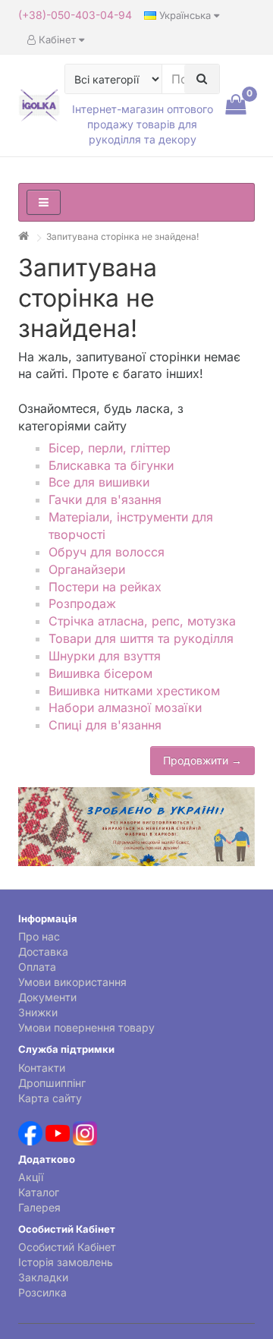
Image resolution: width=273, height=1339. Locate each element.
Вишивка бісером (100, 673)
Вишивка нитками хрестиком (134, 690)
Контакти (41, 1067)
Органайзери (87, 569)
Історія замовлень (65, 1262)
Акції (30, 1176)
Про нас (39, 936)
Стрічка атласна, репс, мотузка (142, 621)
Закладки (43, 1277)
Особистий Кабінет (67, 1246)
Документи (47, 997)
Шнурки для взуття (105, 655)
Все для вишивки (99, 482)
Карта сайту (50, 1098)
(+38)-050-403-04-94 (75, 14)
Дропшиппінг (52, 1082)
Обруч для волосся (107, 551)
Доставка (43, 951)
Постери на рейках (105, 586)
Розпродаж (82, 603)
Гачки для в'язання (105, 499)
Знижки (38, 1012)
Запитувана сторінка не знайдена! (122, 236)
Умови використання (72, 981)
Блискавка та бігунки (111, 465)
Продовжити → (202, 760)
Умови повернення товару (86, 1027)
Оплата (37, 966)
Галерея (39, 1207)
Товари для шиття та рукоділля (141, 638)
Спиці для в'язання (105, 725)
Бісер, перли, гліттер (110, 447)
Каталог (38, 1192)
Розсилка (42, 1292)
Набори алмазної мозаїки (125, 707)
